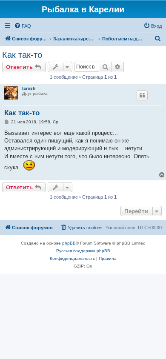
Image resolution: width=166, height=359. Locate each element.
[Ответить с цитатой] (142, 95)
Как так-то (22, 55)
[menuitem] (22, 26)
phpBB (69, 243)
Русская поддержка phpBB (83, 250)
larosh (28, 88)
